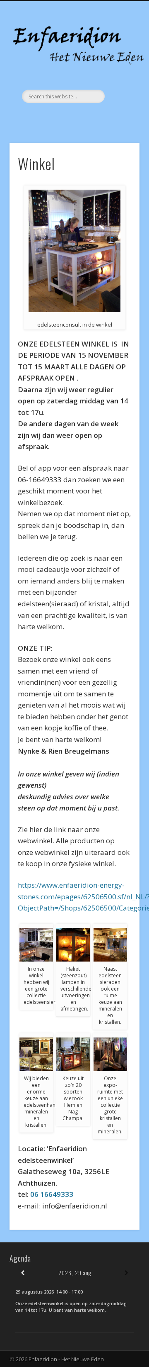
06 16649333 (51, 1194)
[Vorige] (23, 1273)
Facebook (73, 117)
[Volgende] (126, 1273)
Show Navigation (120, 74)
